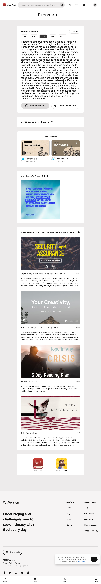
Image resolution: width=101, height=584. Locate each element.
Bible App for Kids (61, 470)
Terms (17, 563)
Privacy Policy (8, 563)
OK (94, 559)
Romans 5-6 (34, 158)
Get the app (73, 5)
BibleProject (30, 162)
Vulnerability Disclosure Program (15, 566)
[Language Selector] (84, 4)
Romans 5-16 (65, 158)
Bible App (38, 470)
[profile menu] (93, 4)
